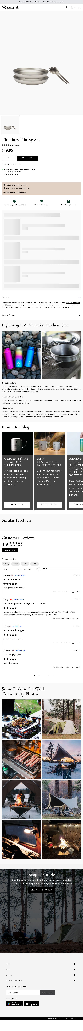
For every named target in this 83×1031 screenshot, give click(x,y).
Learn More (22, 192)
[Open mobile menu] (79, 7)
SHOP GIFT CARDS (41, 890)
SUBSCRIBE (47, 993)
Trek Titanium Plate (73, 303)
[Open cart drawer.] (74, 7)
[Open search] (67, 7)
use (34, 564)
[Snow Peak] (10, 7)
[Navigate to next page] (53, 675)
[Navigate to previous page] (30, 675)
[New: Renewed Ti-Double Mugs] (49, 443)
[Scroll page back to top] (77, 1025)
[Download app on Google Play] (14, 1003)
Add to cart (27, 158)
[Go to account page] (71, 7)
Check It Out (17, 504)
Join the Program (9, 192)
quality (6, 564)
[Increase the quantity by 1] (12, 158)
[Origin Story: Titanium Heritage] (17, 443)
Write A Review (10, 550)
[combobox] (11, 569)
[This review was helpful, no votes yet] (73, 592)
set (25, 564)
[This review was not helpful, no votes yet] (77, 592)
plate (16, 564)
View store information (11, 174)
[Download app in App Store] (31, 1003)
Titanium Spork (10, 305)
